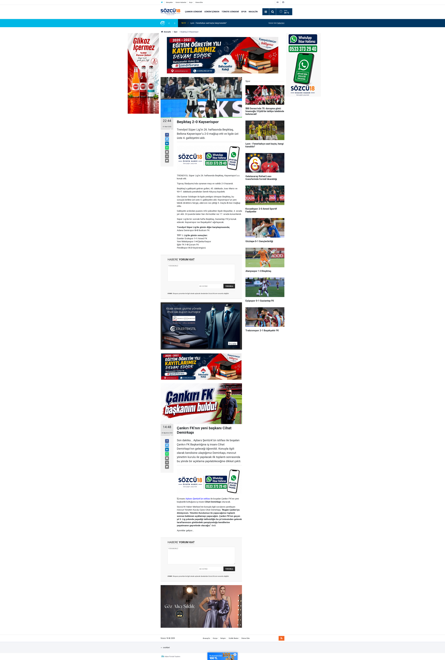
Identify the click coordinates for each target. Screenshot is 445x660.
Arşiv (190, 2)
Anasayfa (206, 638)
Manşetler (169, 2)
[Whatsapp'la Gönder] (167, 148)
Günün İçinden (211, 11)
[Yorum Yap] (167, 160)
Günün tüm (276, 23)
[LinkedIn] (167, 143)
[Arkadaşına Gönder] (167, 152)
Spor (243, 11)
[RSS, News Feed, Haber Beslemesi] (281, 638)
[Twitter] (167, 139)
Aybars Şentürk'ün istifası (197, 498)
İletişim (223, 638)
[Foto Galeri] (283, 2)
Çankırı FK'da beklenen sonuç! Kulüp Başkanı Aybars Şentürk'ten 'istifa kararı (221, 23)
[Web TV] (277, 2)
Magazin (253, 11)
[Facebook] (167, 135)
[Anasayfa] (162, 2)
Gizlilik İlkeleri (233, 638)
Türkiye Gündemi (230, 11)
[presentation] (169, 23)
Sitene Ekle (199, 2)
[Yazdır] (167, 156)
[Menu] (266, 12)
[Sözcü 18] (170, 11)
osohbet (166, 647)
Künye (215, 638)
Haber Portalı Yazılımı (172, 656)
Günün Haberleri (181, 2)
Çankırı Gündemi (193, 11)
